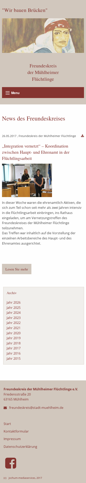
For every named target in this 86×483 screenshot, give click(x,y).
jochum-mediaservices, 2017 (25, 478)
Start (7, 424)
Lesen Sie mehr (16, 269)
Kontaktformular (16, 431)
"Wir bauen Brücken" (25, 10)
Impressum (12, 439)
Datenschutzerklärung (20, 446)
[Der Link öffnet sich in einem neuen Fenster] (11, 466)
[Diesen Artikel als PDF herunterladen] (82, 136)
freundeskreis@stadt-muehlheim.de (36, 407)
